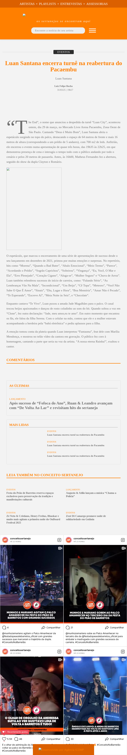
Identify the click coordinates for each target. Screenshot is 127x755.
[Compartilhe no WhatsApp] (23, 110)
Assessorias (97, 4)
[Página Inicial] (63, 15)
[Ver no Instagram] (59, 540)
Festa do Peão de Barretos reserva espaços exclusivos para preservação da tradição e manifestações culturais (30, 496)
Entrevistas (71, 4)
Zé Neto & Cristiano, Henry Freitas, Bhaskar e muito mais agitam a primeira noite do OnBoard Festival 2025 (33, 519)
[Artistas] (92, 30)
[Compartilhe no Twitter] (15, 109)
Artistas (27, 4)
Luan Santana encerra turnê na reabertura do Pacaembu (75, 435)
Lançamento (73, 490)
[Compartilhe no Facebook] (7, 110)
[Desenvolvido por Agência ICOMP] (63, 749)
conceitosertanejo (20, 538)
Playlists (47, 4)
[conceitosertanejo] (5, 540)
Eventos (63, 52)
